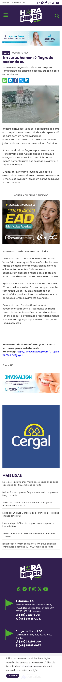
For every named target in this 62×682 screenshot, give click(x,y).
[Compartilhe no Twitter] (21, 80)
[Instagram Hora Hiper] (49, 2)
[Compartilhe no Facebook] (15, 80)
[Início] (31, 22)
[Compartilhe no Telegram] (10, 80)
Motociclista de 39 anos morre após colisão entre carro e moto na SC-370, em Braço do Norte (30, 483)
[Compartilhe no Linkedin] (26, 80)
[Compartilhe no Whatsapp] (4, 80)
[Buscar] (57, 15)
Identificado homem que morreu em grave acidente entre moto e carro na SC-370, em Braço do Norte (29, 545)
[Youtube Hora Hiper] (57, 2)
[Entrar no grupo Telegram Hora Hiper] (42, 2)
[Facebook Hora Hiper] (46, 2)
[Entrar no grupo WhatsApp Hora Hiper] (38, 2)
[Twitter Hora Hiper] (53, 2)
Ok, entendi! (13, 675)
